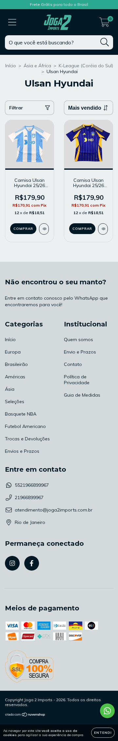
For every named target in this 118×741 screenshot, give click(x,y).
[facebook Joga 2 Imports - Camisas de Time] (31, 563)
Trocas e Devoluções (27, 439)
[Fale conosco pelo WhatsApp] (107, 710)
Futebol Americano (25, 426)
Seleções (14, 401)
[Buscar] (104, 42)
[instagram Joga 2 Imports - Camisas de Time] (12, 563)
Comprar (23, 229)
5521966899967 (32, 485)
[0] (104, 24)
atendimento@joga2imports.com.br (53, 510)
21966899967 (29, 497)
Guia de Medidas (82, 395)
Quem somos (78, 339)
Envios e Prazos (22, 451)
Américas (15, 377)
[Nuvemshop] (25, 715)
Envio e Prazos (80, 352)
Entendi (103, 733)
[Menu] (12, 22)
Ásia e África (37, 66)
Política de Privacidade (76, 380)
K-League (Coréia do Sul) (86, 66)
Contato (73, 364)
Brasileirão (16, 364)
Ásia (9, 389)
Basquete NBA (20, 414)
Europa (13, 352)
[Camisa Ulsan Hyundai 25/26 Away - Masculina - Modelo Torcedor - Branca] (44, 229)
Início (10, 66)
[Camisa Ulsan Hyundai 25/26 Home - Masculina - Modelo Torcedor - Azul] (103, 229)
